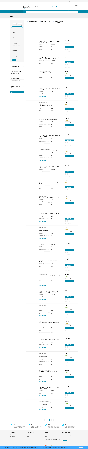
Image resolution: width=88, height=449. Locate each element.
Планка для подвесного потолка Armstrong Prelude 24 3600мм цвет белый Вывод (49, 292)
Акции (17, 1)
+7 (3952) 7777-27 (67, 432)
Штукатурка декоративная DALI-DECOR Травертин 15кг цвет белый (48, 104)
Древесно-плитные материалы (17, 84)
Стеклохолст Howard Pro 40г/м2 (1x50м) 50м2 (49, 197)
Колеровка (29, 437)
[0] (53, 6)
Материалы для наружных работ (16, 87)
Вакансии (39, 1)
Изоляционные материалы (16, 68)
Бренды (46, 436)
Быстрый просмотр (32, 44)
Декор (12, 92)
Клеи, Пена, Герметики (15, 78)
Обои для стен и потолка (43, 118)
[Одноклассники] (65, 440)
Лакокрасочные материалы (16, 75)
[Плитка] (74, 36)
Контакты (33, 1)
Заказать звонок (27, 8)
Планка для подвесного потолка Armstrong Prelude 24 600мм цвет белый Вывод (49, 58)
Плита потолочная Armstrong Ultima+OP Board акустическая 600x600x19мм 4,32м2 (49, 151)
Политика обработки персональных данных (52, 439)
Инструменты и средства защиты (15, 81)
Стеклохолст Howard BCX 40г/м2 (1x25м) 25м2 (49, 213)
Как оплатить (12, 436)
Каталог (11, 1)
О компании (28, 1)
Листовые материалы (15, 66)
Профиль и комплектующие (16, 71)
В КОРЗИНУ (69, 46)
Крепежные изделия (15, 73)
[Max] (67, 440)
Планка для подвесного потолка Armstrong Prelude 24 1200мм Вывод (49, 167)
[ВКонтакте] (63, 440)
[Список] (75, 36)
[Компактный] (77, 36)
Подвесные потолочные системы (44, 40)
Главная (11, 14)
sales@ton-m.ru (27, 7)
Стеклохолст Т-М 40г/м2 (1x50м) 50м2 (47, 244)
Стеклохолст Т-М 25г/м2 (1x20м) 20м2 (47, 307)
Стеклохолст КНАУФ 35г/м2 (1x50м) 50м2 (48, 119)
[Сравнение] (67, 49)
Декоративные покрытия (43, 102)
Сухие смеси (13, 64)
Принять (81, 447)
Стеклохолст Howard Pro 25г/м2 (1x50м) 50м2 (49, 339)
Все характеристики (42, 51)
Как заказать (12, 434)
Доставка (22, 1)
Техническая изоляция (15, 89)
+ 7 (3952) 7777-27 (28, 4)
